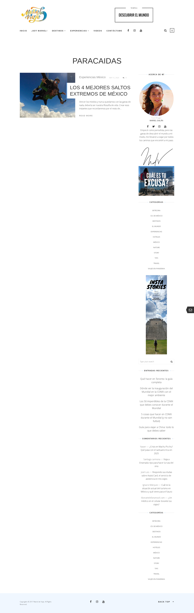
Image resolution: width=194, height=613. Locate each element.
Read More (86, 116)
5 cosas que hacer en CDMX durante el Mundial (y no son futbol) (156, 418)
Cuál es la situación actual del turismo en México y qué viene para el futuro (156, 488)
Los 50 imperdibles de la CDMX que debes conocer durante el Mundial (156, 405)
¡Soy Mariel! (40, 31)
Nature (156, 247)
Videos (98, 31)
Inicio (23, 31)
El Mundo (156, 226)
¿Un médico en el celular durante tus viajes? (156, 501)
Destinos (57, 31)
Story (156, 253)
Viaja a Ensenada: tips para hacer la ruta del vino (156, 463)
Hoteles (156, 237)
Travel (156, 263)
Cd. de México (156, 216)
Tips (156, 258)
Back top (164, 602)
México (101, 77)
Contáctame (114, 31)
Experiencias (78, 31)
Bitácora (156, 210)
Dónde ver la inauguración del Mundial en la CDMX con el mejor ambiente (156, 392)
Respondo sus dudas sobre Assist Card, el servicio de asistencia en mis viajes (157, 475)
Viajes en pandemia (156, 268)
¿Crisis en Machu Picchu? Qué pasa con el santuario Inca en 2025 (157, 450)
